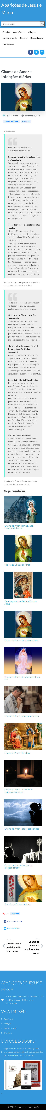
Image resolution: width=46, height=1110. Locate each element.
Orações (26, 122)
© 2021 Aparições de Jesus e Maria (23, 1107)
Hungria (15, 914)
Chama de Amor (11, 122)
